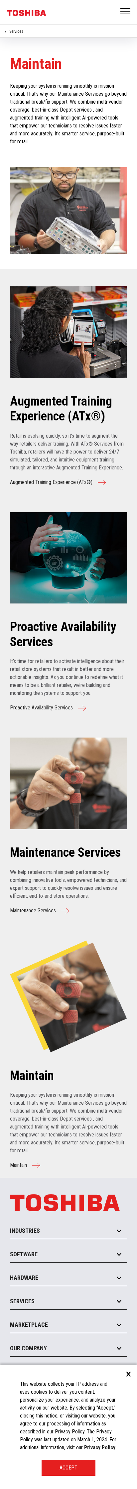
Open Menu (126, 11)
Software (24, 1254)
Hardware (24, 1277)
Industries (25, 1230)
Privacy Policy (99, 1447)
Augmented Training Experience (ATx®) (51, 482)
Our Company (28, 1348)
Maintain (18, 1165)
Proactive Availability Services (41, 707)
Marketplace (29, 1324)
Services (16, 31)
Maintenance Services (33, 910)
